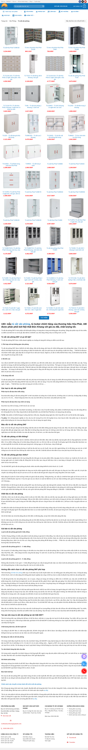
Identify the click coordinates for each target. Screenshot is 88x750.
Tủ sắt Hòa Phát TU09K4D (11, 220)
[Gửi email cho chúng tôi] (82, 1)
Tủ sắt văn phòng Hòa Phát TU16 (76, 76)
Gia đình (75, 11)
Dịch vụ (3, 1)
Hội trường (64, 11)
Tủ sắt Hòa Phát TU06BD (55, 164)
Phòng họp (41, 11)
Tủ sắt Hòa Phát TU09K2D (33, 220)
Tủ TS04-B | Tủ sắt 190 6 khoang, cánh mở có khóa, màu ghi (77, 309)
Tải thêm (44, 317)
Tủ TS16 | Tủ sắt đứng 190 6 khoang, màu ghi (33, 76)
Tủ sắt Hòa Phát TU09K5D (76, 192)
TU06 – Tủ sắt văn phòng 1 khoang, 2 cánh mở (33, 106)
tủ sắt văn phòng (21, 324)
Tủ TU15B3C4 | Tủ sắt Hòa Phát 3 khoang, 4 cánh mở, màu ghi (55, 279)
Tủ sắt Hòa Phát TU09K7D (33, 192)
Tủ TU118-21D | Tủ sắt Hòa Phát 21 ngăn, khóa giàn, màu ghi (55, 77)
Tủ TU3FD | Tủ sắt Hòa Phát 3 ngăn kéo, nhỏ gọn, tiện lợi (11, 192)
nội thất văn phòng (16, 572)
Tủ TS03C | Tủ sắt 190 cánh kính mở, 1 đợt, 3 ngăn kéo (33, 309)
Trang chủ (4, 21)
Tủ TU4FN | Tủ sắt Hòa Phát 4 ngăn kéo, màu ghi (76, 221)
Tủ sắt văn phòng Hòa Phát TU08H (55, 249)
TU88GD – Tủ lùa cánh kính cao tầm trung (76, 136)
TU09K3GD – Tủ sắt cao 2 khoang (33, 136)
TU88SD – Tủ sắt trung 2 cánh (33, 164)
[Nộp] (43, 6)
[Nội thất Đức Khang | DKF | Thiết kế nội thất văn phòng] (6, 6)
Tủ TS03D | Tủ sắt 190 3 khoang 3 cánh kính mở (76, 249)
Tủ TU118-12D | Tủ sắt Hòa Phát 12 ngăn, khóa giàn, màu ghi (11, 77)
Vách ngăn (18, 15)
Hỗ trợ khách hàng (22, 1)
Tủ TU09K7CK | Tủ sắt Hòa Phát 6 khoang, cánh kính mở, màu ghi (33, 249)
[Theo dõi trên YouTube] (85, 1)
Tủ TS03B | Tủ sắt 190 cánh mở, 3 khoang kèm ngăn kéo (55, 309)
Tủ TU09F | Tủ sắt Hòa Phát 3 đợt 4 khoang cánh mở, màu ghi (11, 279)
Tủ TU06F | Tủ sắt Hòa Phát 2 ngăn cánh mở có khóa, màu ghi (33, 279)
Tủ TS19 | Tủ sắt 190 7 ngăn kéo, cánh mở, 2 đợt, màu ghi (11, 309)
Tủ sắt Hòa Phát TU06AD (76, 164)
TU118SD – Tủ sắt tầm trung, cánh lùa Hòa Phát (11, 164)
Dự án (14, 1)
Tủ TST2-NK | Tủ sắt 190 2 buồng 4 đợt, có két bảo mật (76, 279)
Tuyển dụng (37, 1)
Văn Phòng (29, 11)
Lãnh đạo (53, 11)
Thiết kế (8, 1)
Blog (31, 1)
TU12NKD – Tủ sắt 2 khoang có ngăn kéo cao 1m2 (55, 106)
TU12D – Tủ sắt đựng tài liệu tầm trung (11, 136)
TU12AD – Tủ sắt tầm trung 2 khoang (77, 106)
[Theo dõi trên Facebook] (80, 1)
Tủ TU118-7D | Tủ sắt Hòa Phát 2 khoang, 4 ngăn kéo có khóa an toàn (11, 107)
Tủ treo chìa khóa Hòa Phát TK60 (55, 48)
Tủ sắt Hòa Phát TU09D (55, 220)
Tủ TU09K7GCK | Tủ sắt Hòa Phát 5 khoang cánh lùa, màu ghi (11, 249)
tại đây (46, 690)
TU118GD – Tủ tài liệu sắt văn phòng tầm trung (55, 136)
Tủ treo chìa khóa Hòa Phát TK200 (76, 48)
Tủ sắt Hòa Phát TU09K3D (11, 47)
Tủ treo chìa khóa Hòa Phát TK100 (33, 48)
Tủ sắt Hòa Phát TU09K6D (55, 192)
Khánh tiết (29, 15)
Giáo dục (7, 15)
